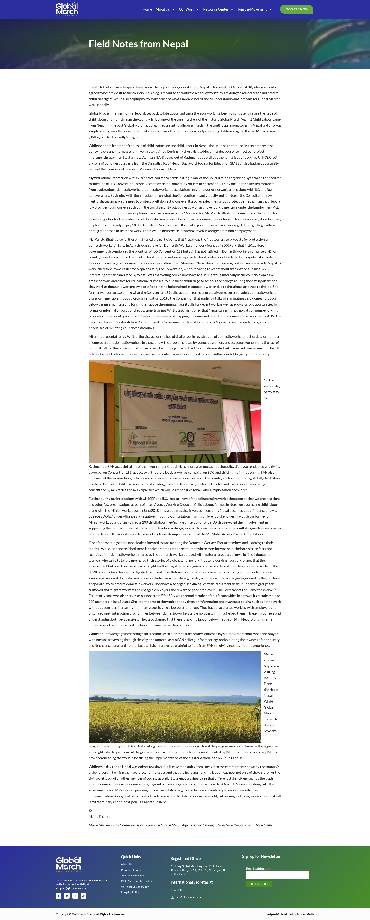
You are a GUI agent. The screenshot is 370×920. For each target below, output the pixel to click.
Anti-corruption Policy (135, 886)
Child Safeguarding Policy (136, 881)
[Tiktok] (83, 896)
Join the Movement (252, 9)
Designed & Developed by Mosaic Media (289, 914)
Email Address (258, 868)
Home (147, 9)
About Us (163, 9)
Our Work (186, 9)
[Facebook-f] (58, 896)
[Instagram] (75, 896)
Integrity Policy (130, 892)
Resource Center (215, 9)
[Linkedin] (67, 896)
